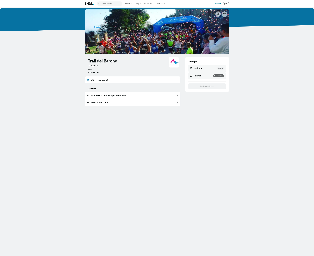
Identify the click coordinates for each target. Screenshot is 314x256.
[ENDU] (89, 4)
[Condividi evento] (218, 14)
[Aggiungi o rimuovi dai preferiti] (224, 14)
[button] (132, 79)
